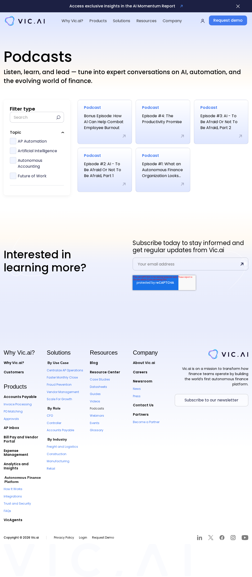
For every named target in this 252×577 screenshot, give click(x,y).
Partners (141, 414)
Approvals (11, 419)
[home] (25, 21)
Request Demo (103, 537)
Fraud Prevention (59, 384)
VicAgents (13, 519)
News (137, 389)
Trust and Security (17, 503)
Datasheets (98, 387)
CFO (50, 415)
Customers (14, 372)
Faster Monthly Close (62, 377)
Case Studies (100, 379)
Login (83, 537)
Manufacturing (58, 461)
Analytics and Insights (16, 466)
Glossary (96, 430)
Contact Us (143, 405)
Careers (140, 372)
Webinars (97, 415)
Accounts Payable (20, 396)
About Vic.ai (144, 362)
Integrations (13, 496)
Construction (56, 454)
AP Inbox (11, 427)
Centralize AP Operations (65, 370)
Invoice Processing (18, 404)
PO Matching (13, 411)
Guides (95, 394)
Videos (95, 401)
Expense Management (16, 452)
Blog (94, 362)
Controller (54, 423)
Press (137, 396)
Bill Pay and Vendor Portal (21, 439)
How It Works (13, 489)
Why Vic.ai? (14, 362)
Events (94, 423)
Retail (51, 468)
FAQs (7, 511)
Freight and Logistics (62, 447)
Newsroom (142, 381)
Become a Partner (146, 422)
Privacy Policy (64, 537)
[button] (72, 21)
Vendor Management (63, 392)
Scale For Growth (59, 399)
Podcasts (97, 408)
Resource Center (105, 372)
